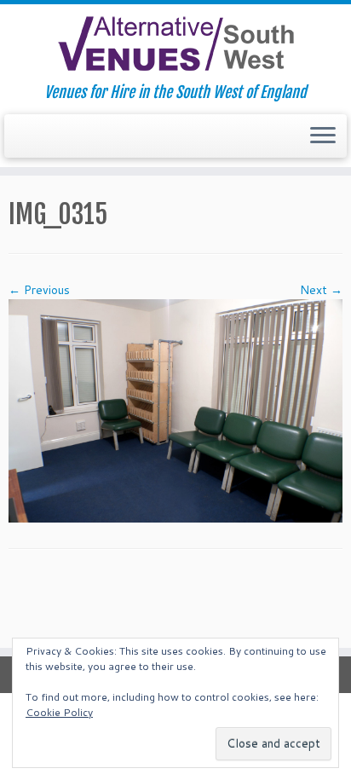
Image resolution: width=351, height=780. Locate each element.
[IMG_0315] (175, 410)
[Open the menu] (323, 136)
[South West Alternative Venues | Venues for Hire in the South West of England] (175, 44)
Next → (321, 289)
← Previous (39, 289)
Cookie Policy (59, 712)
